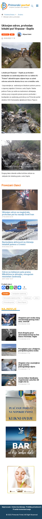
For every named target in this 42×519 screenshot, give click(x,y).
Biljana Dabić (27, 34)
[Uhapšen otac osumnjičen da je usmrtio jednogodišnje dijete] (9, 365)
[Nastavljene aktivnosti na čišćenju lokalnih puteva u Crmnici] (20, 229)
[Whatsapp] (11, 287)
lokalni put (27, 298)
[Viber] (15, 287)
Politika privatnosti (33, 507)
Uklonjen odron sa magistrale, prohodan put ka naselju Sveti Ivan (18, 213)
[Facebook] (3, 287)
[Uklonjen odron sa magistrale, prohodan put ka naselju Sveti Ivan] (20, 200)
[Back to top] (37, 501)
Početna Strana (9, 14)
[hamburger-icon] (37, 5)
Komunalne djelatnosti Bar (12, 298)
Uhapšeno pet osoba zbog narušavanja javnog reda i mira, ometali (29, 320)
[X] (7, 287)
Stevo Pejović (22, 302)
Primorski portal (9, 302)
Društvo (20, 14)
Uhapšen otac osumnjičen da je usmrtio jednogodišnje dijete (29, 365)
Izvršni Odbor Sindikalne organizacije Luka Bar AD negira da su (28, 380)
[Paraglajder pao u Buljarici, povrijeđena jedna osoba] (9, 350)
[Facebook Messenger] (19, 287)
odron (37, 298)
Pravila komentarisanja (22, 509)
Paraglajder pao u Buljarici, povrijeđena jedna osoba (29, 350)
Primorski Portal (18, 515)
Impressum (6, 507)
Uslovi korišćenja (18, 507)
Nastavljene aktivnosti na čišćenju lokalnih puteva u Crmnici (18, 243)
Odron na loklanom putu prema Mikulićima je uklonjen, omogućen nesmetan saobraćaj (17, 274)
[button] (32, 6)
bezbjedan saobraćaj (19, 294)
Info (12, 34)
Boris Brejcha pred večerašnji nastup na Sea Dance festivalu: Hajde (28, 335)
